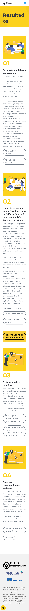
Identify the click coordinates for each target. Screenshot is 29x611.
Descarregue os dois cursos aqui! (14, 336)
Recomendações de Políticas (13, 530)
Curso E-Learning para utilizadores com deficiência (14, 431)
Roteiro (9, 538)
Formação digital (10, 152)
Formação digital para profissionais (12, 418)
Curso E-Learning (14, 313)
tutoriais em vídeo (12, 321)
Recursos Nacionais (10, 161)
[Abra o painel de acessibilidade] (3, 607)
